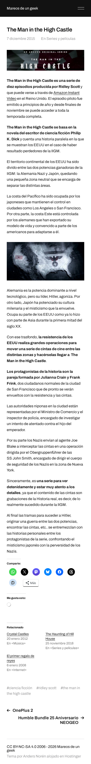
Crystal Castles (18, 634)
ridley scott (47, 688)
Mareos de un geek (22, 8)
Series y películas (60, 39)
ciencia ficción (20, 688)
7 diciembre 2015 (21, 39)
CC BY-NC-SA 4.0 (21, 747)
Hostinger (73, 756)
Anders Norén (34, 756)
